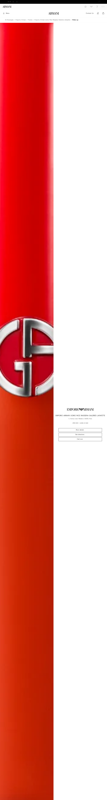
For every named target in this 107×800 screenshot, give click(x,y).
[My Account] (98, 13)
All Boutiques (9, 20)
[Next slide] (17, 2)
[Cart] (103, 13)
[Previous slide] (13, 2)
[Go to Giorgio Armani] (85, 6)
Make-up (75, 20)
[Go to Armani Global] (7, 7)
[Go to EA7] (97, 6)
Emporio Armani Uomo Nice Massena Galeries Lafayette (52, 20)
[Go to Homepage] (53, 13)
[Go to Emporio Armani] (91, 6)
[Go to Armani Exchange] (103, 6)
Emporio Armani (21, 20)
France (30, 20)
